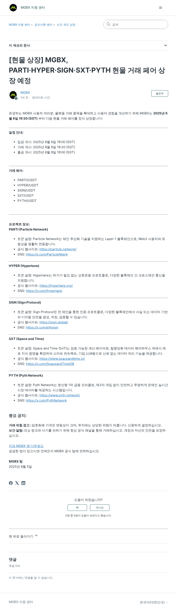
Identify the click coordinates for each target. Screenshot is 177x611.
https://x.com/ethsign (42, 327)
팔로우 (160, 93)
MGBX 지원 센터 (19, 24)
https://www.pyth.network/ (60, 395)
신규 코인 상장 (66, 24)
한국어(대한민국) (153, 602)
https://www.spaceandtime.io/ (62, 359)
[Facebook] (11, 483)
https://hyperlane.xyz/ (56, 286)
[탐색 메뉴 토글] (160, 7)
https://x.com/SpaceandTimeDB (50, 364)
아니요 (100, 507)
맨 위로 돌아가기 (21, 536)
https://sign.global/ (54, 322)
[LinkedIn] (23, 483)
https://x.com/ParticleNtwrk (47, 254)
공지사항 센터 (43, 24)
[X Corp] (17, 483)
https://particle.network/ (58, 249)
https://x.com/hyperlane (44, 291)
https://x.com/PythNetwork (46, 400)
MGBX (25, 92)
